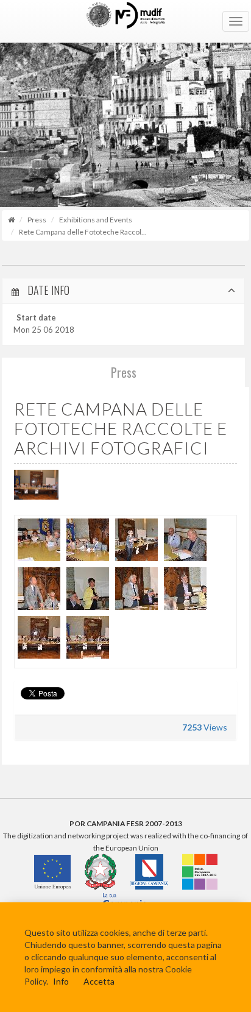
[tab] (123, 290)
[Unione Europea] (52, 872)
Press (36, 219)
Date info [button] (47, 291)
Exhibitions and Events (95, 219)
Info (61, 981)
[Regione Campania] (149, 872)
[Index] (11, 219)
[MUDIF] (125, 21)
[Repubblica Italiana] (100, 872)
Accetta (99, 981)
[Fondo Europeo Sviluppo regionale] (200, 872)
